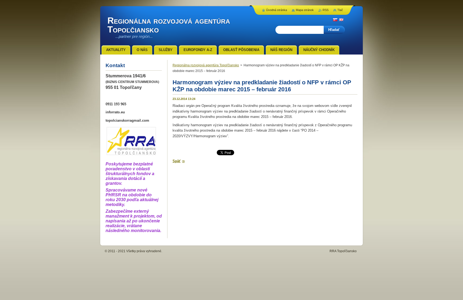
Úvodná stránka (276, 10)
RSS (325, 10)
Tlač (340, 10)
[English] (341, 19)
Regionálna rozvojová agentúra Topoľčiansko (206, 65)
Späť (177, 161)
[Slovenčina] (335, 19)
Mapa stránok (305, 10)
